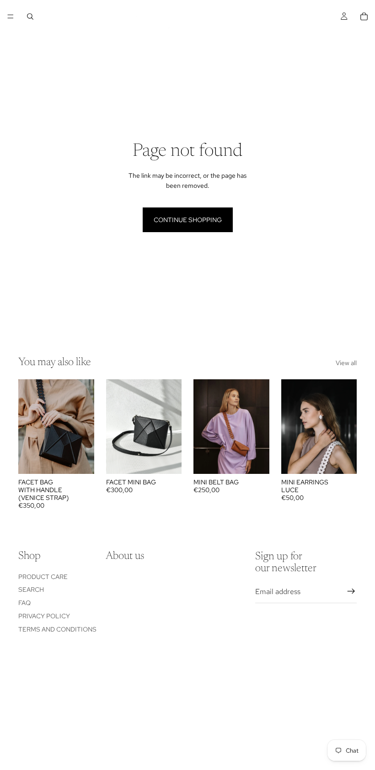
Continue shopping (188, 220)
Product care (43, 577)
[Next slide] (84, 427)
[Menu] (10, 16)
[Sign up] (351, 591)
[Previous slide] (28, 427)
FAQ (24, 603)
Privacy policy (44, 616)
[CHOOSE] (80, 460)
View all (346, 363)
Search (31, 590)
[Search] (30, 16)
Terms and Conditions (57, 629)
